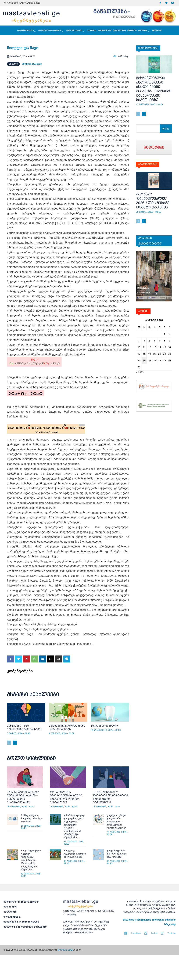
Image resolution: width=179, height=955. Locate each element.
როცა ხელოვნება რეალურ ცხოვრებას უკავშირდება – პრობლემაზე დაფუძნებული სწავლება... (31, 860)
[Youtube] (172, 3)
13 (154, 347)
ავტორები (10, 911)
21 (159, 353)
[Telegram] (66, 658)
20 (154, 353)
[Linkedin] (42, 658)
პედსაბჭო (10, 906)
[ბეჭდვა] (58, 658)
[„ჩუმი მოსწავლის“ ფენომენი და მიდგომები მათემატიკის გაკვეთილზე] (111, 777)
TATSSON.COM (65, 950)
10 (139, 347)
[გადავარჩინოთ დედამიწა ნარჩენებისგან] (68, 712)
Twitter (154, 933)
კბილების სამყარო (104, 725)
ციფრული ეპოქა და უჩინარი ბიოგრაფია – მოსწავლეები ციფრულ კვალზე (116, 821)
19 (149, 353)
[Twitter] (166, 3)
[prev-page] (9, 742)
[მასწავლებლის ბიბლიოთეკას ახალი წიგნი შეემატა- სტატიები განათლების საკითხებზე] (154, 64)
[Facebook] (160, 3)
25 (144, 360)
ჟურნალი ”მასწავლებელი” (21, 901)
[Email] (50, 658)
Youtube (171, 933)
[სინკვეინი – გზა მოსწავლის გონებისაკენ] (26, 712)
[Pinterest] (26, 658)
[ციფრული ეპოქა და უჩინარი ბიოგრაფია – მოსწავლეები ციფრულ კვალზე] (98, 819)
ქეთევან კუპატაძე (32, 64)
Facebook (136, 933)
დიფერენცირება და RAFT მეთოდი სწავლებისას (117, 853)
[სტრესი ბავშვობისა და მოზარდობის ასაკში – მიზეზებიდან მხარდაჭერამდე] (25, 777)
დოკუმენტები (12, 917)
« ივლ (140, 372)
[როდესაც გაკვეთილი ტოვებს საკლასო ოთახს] (55, 854)
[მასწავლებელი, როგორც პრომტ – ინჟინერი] (12, 819)
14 (159, 347)
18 (144, 353)
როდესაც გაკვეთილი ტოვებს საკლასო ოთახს (75, 853)
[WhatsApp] (34, 658)
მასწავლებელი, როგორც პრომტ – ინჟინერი (31, 818)
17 (139, 353)
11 (144, 347)
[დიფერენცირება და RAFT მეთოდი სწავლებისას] (98, 854)
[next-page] (15, 742)
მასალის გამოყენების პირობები (25, 926)
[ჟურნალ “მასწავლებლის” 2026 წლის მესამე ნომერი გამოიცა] (154, 181)
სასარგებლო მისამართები (21, 921)
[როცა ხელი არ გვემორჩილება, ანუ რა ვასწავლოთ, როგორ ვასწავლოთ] (68, 777)
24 (139, 360)
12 (149, 347)
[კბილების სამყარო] (110, 712)
